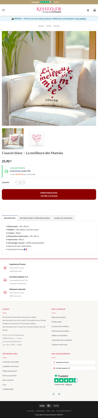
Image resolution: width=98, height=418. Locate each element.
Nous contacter (8, 380)
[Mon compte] (88, 10)
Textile (48, 26)
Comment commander (11, 362)
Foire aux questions (10, 376)
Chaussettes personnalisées (62, 340)
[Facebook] (54, 394)
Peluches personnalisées (60, 331)
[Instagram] (59, 394)
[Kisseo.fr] (49, 10)
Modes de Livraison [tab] (63, 218)
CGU (4, 385)
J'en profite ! (81, 18)
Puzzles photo (57, 322)
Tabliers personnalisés (60, 335)
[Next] (91, 78)
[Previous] (7, 78)
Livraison (40, 411)
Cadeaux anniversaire (60, 345)
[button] (3, 10)
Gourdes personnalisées (60, 326)
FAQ (48, 411)
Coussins (56, 26)
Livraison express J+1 (63, 368)
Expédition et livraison (11, 366)
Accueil (41, 26)
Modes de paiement (10, 371)
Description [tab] (9, 218)
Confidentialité (8, 389)
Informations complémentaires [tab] (35, 218)
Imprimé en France (62, 362)
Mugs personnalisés (59, 317)
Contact (30, 411)
